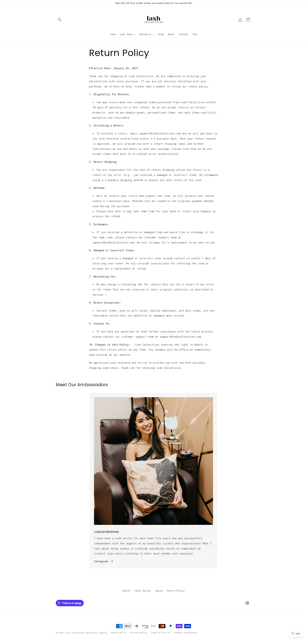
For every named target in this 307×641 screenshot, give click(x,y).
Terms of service (160, 633)
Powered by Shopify (96, 633)
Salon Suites (142, 590)
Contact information (185, 633)
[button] (60, 20)
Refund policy (118, 633)
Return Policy (176, 590)
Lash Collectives (74, 633)
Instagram (101, 561)
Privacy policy (139, 633)
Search (126, 590)
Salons (159, 590)
